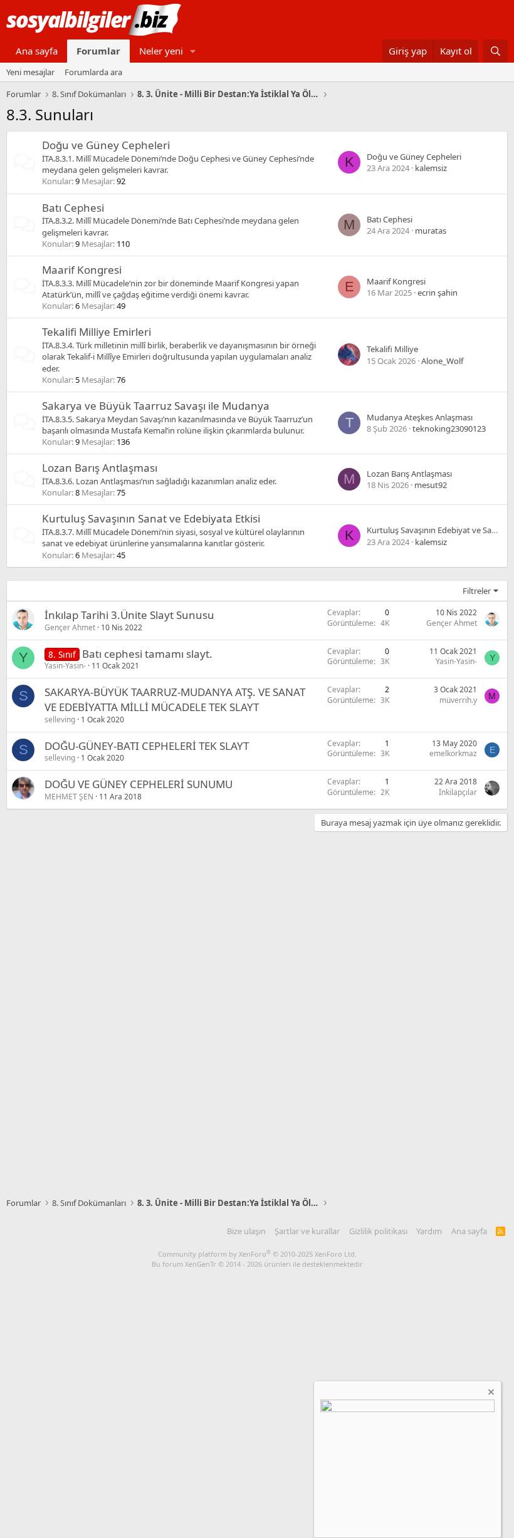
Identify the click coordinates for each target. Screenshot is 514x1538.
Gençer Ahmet (70, 627)
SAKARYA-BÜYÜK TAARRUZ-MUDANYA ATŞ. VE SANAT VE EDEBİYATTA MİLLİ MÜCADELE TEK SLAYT (175, 699)
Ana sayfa (37, 50)
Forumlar (98, 50)
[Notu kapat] (490, 1394)
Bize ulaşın (246, 1231)
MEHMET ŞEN (69, 796)
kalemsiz (431, 168)
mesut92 (430, 485)
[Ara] (495, 51)
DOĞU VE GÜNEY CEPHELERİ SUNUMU (139, 784)
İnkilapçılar (458, 792)
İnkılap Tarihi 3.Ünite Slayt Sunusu (129, 615)
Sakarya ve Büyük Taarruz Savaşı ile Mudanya (156, 405)
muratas (430, 230)
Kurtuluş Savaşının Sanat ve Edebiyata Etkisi (151, 518)
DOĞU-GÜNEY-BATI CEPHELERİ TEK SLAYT (147, 746)
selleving (60, 719)
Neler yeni (161, 50)
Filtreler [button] (477, 590)
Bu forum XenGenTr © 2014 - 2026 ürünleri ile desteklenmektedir (257, 1264)
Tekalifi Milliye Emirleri (96, 332)
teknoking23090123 (449, 428)
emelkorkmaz (453, 753)
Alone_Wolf (442, 360)
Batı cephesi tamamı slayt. (147, 654)
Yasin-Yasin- (65, 665)
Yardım (429, 1231)
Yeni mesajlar (30, 72)
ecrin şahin (437, 292)
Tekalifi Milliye (392, 349)
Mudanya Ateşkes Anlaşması (420, 417)
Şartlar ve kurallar (307, 1231)
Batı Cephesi (73, 207)
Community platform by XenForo (257, 1254)
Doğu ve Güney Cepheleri (106, 145)
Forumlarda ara (93, 72)
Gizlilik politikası (378, 1231)
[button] (193, 51)
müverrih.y (458, 700)
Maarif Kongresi (82, 269)
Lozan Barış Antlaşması (99, 467)
